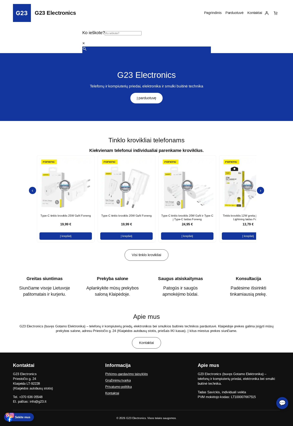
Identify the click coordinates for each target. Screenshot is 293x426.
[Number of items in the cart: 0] (275, 13)
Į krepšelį (65, 236)
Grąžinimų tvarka (118, 380)
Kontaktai (146, 343)
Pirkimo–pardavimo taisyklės (126, 374)
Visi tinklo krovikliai (146, 255)
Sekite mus (22, 417)
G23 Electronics (55, 13)
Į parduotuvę (146, 98)
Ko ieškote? (93, 32)
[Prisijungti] (266, 13)
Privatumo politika (118, 386)
